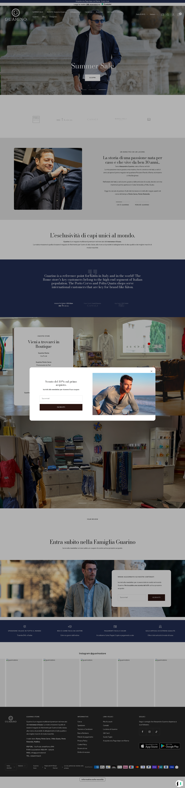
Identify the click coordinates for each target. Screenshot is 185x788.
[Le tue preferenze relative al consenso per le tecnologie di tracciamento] (180, 783)
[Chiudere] (151, 371)
